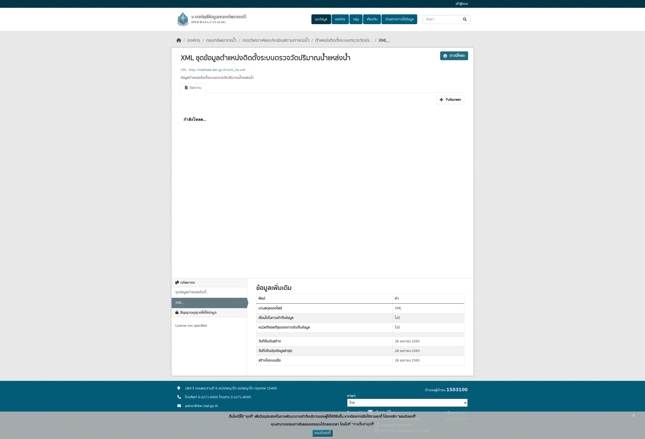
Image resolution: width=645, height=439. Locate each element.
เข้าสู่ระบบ (462, 4)
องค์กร (340, 19)
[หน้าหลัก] (178, 40)
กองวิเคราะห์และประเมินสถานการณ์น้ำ (275, 40)
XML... (384, 40)
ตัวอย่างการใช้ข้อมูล (399, 19)
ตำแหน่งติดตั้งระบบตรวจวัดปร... (344, 40)
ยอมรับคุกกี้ (322, 432)
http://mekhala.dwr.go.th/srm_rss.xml (217, 69)
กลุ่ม (356, 19)
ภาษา (351, 395)
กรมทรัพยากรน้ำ (221, 40)
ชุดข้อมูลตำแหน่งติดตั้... (191, 292)
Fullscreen (453, 99)
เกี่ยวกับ (372, 19)
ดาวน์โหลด (457, 55)
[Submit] (465, 19)
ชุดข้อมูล (321, 19)
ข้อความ (194, 87)
